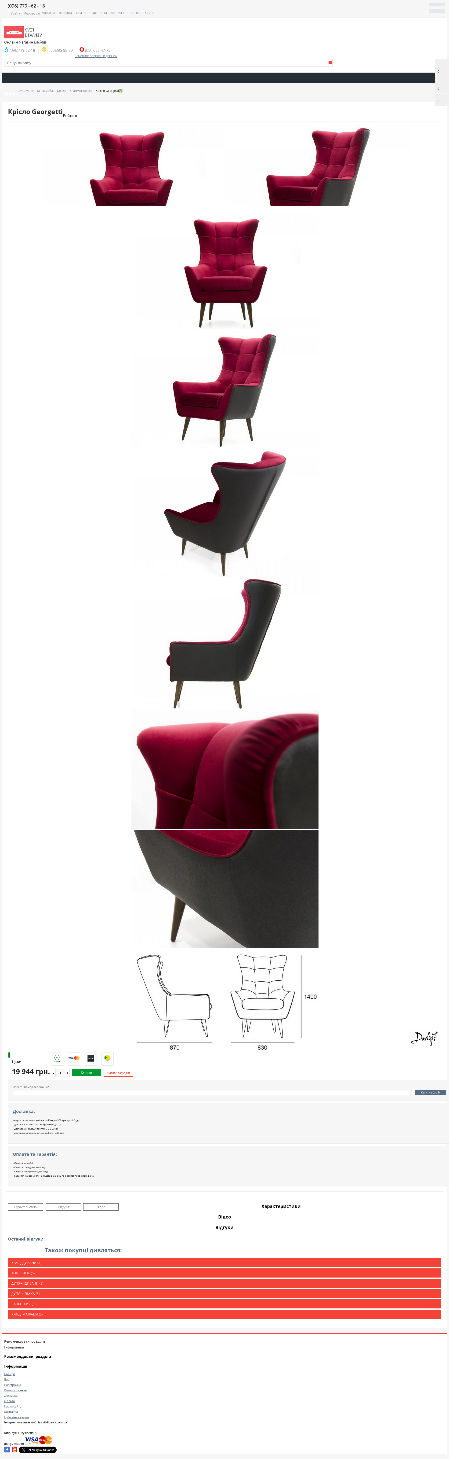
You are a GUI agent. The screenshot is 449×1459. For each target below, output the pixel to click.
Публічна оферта (16, 1417)
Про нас (135, 13)
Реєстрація (32, 13)
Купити (86, 1072)
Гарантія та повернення (108, 13)
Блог (7, 1379)
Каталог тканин (15, 1390)
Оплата (81, 13)
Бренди (9, 1374)
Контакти (48, 13)
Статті (149, 13)
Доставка (65, 13)
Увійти (15, 13)
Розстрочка (12, 1385)
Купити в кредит (118, 1073)
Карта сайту (12, 1406)
